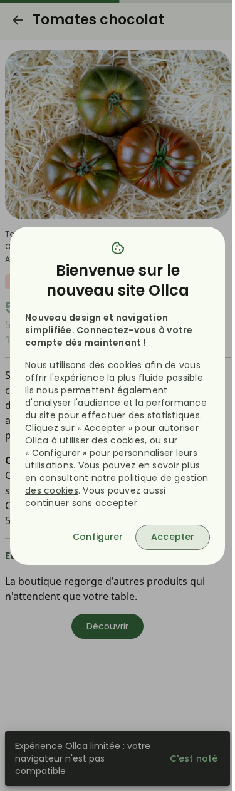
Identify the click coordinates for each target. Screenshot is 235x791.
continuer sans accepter (81, 503)
